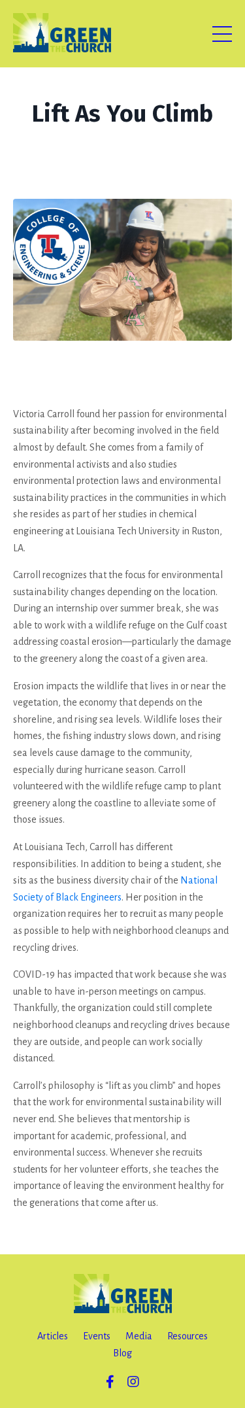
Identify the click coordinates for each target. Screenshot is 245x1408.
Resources (187, 1336)
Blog (122, 1353)
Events (96, 1336)
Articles (52, 1336)
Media (138, 1336)
